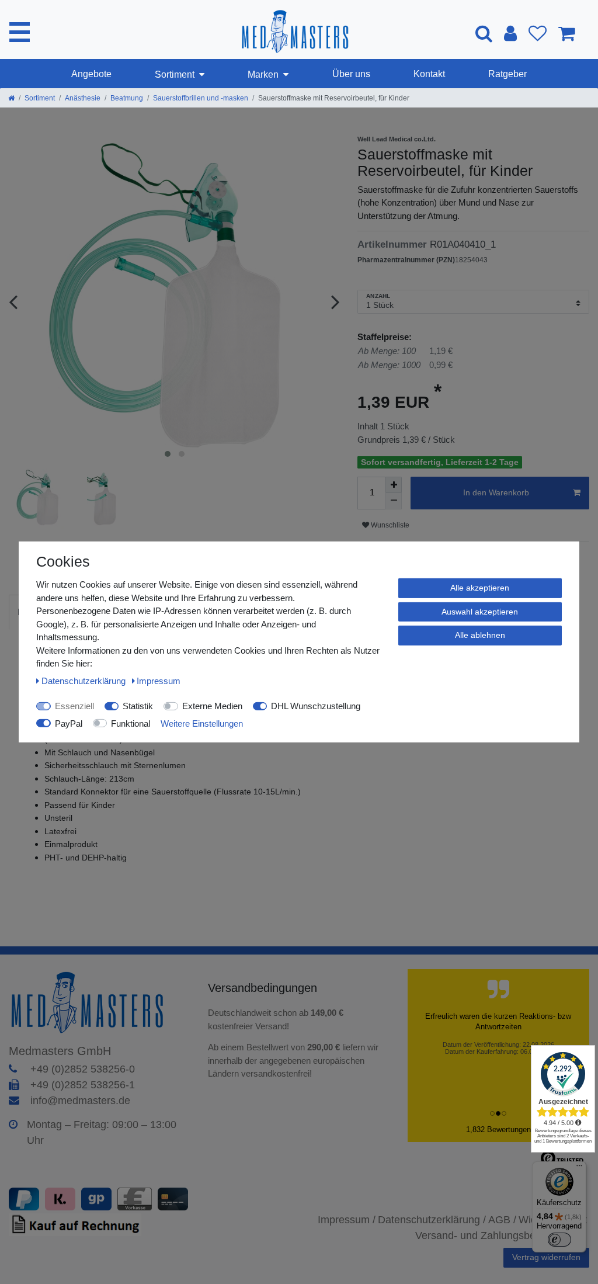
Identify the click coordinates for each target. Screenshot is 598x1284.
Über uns (351, 74)
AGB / (502, 1220)
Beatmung (126, 98)
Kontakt (429, 74)
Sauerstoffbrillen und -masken (200, 98)
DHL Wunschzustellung (315, 706)
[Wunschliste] (537, 33)
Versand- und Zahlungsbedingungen (500, 1235)
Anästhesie (82, 98)
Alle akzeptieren (479, 587)
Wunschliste (389, 525)
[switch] (559, 1240)
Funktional (130, 723)
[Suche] (484, 33)
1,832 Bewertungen (498, 1129)
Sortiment (174, 74)
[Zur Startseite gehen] (11, 98)
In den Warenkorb (496, 492)
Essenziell (74, 706)
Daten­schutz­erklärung (84, 680)
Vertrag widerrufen (546, 1257)
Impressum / (347, 1220)
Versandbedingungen (264, 987)
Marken (263, 74)
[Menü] (579, 1168)
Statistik (138, 706)
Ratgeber (507, 74)
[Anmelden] (510, 33)
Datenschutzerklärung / (432, 1220)
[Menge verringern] (393, 501)
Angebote (91, 74)
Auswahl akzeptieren (479, 611)
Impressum (158, 680)
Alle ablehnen (480, 635)
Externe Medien (212, 706)
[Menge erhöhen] (393, 485)
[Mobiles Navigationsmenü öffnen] (19, 32)
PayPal (68, 723)
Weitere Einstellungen (202, 723)
